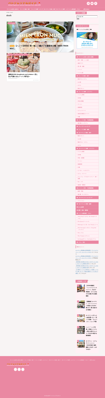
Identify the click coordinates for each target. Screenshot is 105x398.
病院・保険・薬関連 (83, 210)
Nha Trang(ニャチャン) (83, 235)
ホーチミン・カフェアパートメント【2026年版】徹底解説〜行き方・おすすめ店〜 (91, 345)
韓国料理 (80, 107)
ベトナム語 (80, 72)
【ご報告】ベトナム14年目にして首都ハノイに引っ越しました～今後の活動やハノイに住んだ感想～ (87, 271)
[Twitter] (92, 3)
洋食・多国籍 (81, 157)
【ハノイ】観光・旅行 (25, 9)
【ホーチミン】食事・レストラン (62, 10)
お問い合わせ (86, 9)
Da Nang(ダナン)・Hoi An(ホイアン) (87, 239)
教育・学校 (80, 191)
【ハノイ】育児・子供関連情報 (85, 120)
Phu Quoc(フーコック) (83, 221)
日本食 (79, 98)
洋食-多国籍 (81, 101)
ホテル (79, 85)
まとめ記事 (81, 207)
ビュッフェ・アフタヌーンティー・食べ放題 (87, 177)
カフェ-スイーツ (82, 110)
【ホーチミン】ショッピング (85, 197)
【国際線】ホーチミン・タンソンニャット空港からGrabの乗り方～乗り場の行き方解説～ (91, 305)
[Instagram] (88, 3)
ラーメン (80, 104)
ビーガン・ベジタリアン (84, 170)
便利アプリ (80, 63)
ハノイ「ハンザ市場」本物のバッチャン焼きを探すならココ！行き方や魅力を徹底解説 (91, 331)
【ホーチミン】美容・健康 (84, 204)
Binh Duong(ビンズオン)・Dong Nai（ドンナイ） (87, 228)
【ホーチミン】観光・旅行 (49, 9)
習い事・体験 (81, 66)
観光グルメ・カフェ (82, 142)
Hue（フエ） (81, 232)
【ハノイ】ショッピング (84, 126)
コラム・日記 (81, 242)
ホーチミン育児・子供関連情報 (85, 188)
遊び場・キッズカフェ (83, 194)
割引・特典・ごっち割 (83, 60)
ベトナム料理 (81, 94)
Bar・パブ (80, 181)
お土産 (79, 82)
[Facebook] (95, 3)
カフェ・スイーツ (82, 173)
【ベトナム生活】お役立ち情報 (13, 10)
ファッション (81, 200)
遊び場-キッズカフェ (83, 123)
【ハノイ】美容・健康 (83, 129)
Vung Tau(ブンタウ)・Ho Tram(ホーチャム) (87, 217)
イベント (80, 69)
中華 (79, 116)
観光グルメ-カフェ (82, 79)
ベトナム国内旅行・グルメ (74, 9)
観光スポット (81, 88)
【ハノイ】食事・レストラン (37, 10)
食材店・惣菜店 (81, 184)
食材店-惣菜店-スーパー (83, 113)
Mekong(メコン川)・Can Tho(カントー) (88, 224)
